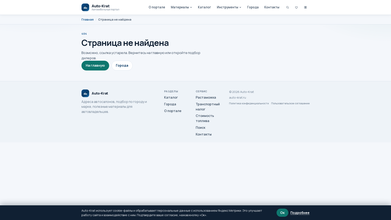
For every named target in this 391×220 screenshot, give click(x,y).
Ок (282, 212)
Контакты (271, 7)
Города (253, 7)
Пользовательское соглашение (290, 103)
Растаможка (206, 97)
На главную (95, 65)
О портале (157, 7)
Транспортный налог (208, 106)
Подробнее (300, 212)
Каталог (204, 7)
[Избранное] (296, 7)
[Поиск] (287, 7)
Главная (87, 19)
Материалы (180, 7)
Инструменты (227, 7)
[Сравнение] (305, 7)
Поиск (200, 127)
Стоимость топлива (205, 118)
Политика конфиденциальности (249, 103)
